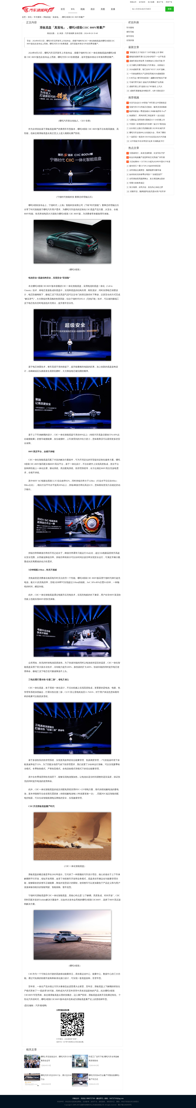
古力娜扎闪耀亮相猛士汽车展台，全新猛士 (147, 65)
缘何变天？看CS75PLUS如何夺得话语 (145, 166)
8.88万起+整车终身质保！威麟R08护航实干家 (148, 78)
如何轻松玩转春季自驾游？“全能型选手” (146, 174)
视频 (82, 9)
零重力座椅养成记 (136, 183)
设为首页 (142, 2)
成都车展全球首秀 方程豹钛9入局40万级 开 (147, 61)
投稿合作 (133, 2)
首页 (63, 9)
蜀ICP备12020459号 (125, 1105)
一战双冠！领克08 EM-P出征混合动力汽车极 (147, 137)
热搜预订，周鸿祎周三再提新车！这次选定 (147, 116)
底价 (93, 9)
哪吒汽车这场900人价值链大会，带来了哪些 (147, 133)
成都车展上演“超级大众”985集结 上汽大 (145, 87)
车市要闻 (37, 17)
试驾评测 (130, 40)
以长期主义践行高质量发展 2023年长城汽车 (147, 128)
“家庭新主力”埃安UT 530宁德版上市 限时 (146, 52)
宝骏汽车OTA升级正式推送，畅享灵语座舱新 (148, 107)
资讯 (30, 17)
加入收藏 (151, 2)
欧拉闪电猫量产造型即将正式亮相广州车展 (147, 157)
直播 (113, 9)
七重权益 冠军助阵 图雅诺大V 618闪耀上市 (147, 120)
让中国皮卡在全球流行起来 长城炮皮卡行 (147, 141)
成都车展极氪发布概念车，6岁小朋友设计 (147, 91)
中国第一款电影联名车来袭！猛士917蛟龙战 (147, 124)
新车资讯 (130, 36)
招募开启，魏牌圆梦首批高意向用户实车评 (148, 191)
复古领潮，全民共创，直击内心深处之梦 (146, 187)
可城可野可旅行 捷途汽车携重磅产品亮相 (146, 82)
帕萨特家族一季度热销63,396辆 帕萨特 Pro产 (147, 111)
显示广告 (160, 2)
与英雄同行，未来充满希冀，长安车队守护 (147, 153)
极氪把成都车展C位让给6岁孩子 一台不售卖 (147, 57)
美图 (103, 9)
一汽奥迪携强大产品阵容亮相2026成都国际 (147, 74)
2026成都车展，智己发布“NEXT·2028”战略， (148, 69)
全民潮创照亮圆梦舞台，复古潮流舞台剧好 (147, 179)
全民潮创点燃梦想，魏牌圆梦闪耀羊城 (145, 170)
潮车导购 (130, 32)
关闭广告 (169, 2)
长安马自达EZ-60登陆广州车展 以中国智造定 (148, 103)
